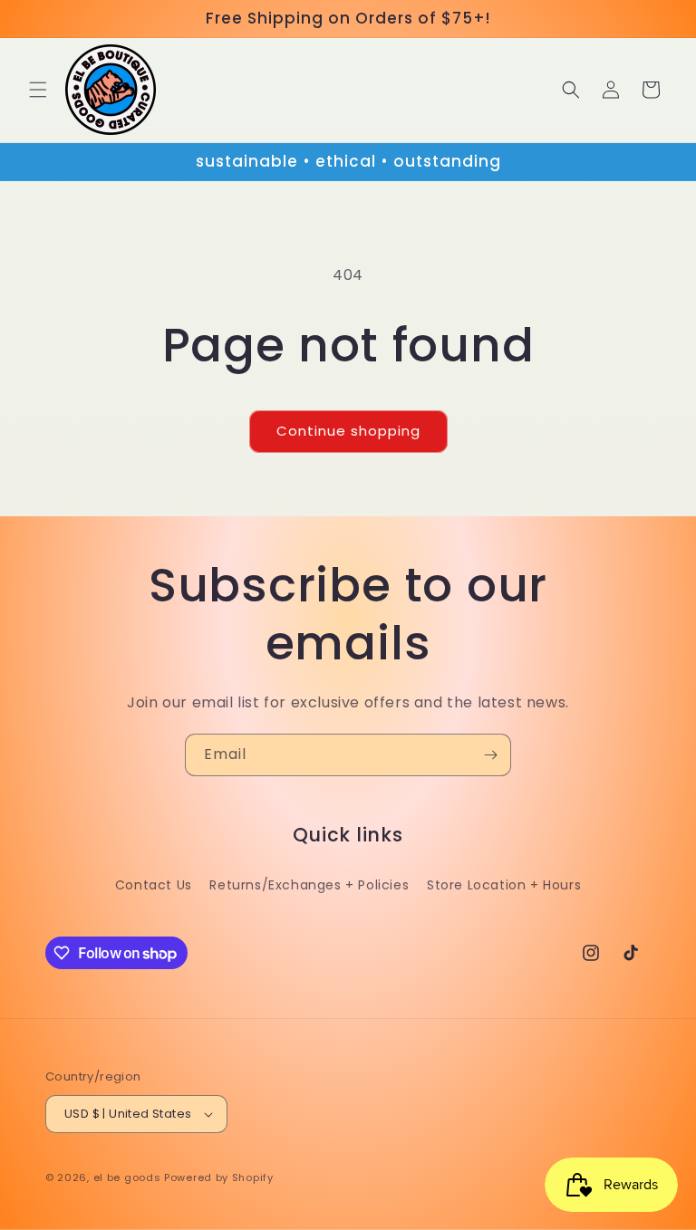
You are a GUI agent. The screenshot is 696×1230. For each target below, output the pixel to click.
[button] (38, 90)
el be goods (127, 1177)
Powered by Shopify (219, 1177)
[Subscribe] (490, 755)
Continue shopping (348, 430)
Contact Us (153, 885)
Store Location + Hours (504, 885)
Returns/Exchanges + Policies (309, 885)
